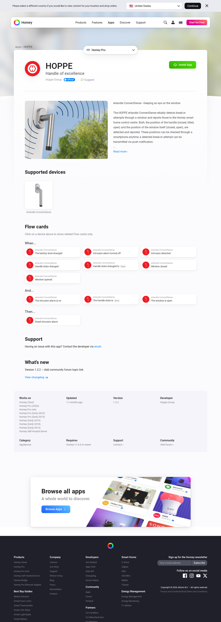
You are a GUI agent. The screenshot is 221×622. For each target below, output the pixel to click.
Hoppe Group (167, 402)
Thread (125, 584)
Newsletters (56, 589)
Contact (53, 593)
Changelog (91, 575)
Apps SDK (90, 566)
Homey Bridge (20, 580)
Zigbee (125, 566)
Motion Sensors (21, 596)
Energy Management (132, 596)
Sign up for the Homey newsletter (188, 557)
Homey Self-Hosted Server (27, 575)
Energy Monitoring (130, 601)
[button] (154, 6)
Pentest (89, 601)
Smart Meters (20, 619)
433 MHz (126, 575)
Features (97, 22)
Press (52, 584)
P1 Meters (127, 605)
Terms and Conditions (197, 591)
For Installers (92, 612)
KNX (124, 571)
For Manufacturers (95, 617)
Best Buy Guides (23, 591)
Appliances (25, 444)
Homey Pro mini (21, 571)
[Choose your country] (180, 22)
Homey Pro (19, 566)
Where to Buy (56, 575)
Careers (53, 562)
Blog (52, 580)
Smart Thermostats (23, 605)
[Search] (165, 22)
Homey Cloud (20, 562)
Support (141, 22)
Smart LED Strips (22, 610)
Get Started (91, 562)
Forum (89, 596)
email (97, 346)
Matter (125, 580)
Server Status (92, 580)
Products (80, 22)
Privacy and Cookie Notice (173, 591)
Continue (192, 6)
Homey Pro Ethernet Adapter (27, 584)
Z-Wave (125, 562)
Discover (125, 22)
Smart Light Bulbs (22, 614)
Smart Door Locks (22, 601)
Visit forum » (167, 444)
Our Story (54, 566)
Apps (111, 22)
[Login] (173, 22)
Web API (90, 571)
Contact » (118, 444)
